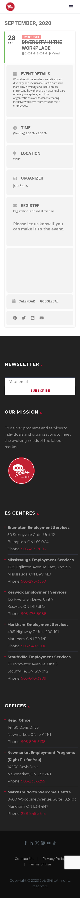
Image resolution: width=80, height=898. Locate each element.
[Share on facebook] (15, 318)
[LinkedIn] (31, 843)
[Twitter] (37, 843)
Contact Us (24, 859)
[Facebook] (25, 843)
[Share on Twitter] (24, 318)
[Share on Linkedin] (32, 318)
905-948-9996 (33, 646)
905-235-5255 (33, 781)
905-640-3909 (33, 678)
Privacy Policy (54, 859)
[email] (40, 381)
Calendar (27, 301)
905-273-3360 (33, 581)
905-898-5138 (33, 742)
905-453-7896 (33, 549)
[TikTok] (54, 843)
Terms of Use (40, 864)
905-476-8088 (33, 614)
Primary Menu (71, 6)
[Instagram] (43, 843)
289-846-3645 (33, 813)
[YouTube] (48, 843)
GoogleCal (49, 301)
